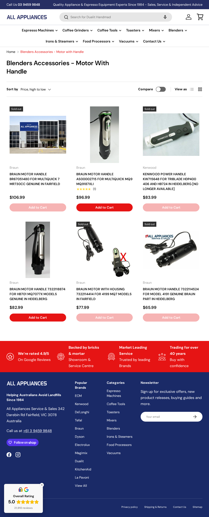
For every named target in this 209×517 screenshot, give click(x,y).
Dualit (79, 461)
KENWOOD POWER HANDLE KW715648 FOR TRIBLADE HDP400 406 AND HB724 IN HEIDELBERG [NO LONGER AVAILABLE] (170, 181)
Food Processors (119, 445)
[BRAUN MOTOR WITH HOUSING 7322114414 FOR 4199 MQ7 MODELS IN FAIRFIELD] (104, 250)
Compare (145, 89)
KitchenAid (83, 469)
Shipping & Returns (155, 507)
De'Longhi (82, 412)
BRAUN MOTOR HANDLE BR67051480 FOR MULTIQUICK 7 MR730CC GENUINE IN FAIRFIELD (35, 179)
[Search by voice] (165, 17)
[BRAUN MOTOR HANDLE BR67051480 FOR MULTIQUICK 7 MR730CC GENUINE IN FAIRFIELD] (38, 134)
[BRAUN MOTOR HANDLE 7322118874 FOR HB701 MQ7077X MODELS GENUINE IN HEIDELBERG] (38, 250)
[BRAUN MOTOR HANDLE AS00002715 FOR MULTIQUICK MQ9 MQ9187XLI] (104, 134)
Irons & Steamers (119, 436)
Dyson (79, 436)
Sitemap (197, 507)
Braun (79, 428)
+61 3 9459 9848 (37, 430)
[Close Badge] (42, 485)
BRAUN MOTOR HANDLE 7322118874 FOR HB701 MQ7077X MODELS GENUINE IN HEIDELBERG (37, 294)
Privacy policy (129, 507)
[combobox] (115, 17)
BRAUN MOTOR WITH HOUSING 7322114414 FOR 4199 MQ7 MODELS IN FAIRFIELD (104, 294)
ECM (78, 396)
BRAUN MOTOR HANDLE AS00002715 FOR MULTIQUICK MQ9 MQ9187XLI (104, 179)
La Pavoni (82, 477)
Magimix (81, 453)
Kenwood (81, 404)
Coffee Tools (116, 404)
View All (81, 486)
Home (11, 52)
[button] (200, 16)
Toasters (113, 412)
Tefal (78, 420)
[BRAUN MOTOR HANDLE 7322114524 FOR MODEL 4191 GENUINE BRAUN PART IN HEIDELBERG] (171, 250)
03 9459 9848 (23, 4)
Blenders (113, 428)
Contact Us (179, 507)
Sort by (12, 89)
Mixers (112, 420)
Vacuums (114, 453)
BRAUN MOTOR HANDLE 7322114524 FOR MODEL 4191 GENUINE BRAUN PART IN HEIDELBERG (171, 294)
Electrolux (82, 445)
